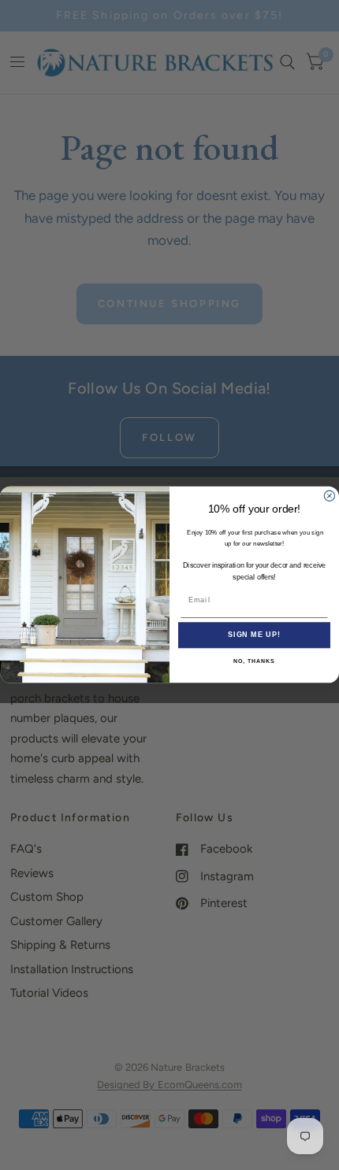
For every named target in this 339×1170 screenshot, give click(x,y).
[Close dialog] (329, 496)
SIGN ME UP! (254, 635)
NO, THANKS (253, 661)
